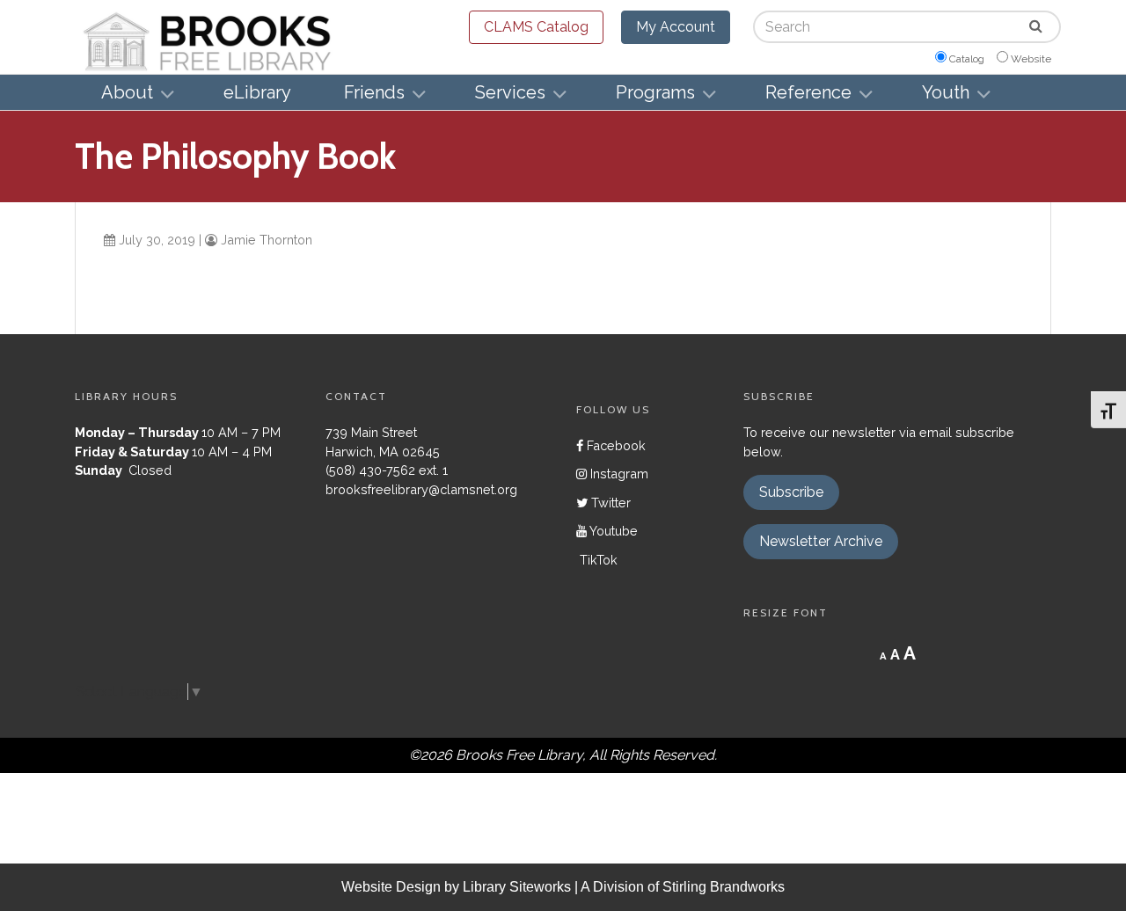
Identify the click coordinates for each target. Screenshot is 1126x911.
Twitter (609, 502)
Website (1031, 59)
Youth (945, 92)
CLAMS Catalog (536, 26)
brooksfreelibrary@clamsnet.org (421, 489)
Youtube (612, 530)
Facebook (614, 445)
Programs (655, 92)
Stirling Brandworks (723, 886)
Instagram (617, 473)
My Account (675, 26)
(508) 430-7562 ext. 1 (386, 470)
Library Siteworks (517, 886)
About (127, 92)
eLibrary (257, 92)
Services (510, 92)
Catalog (966, 59)
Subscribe (791, 492)
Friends (374, 92)
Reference (808, 92)
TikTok (597, 559)
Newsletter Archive (820, 541)
